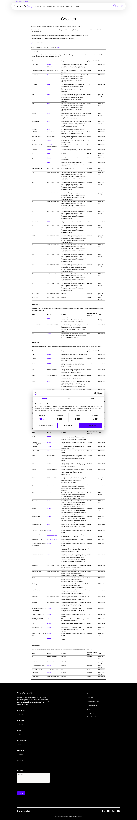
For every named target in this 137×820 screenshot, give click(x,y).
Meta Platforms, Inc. (52, 535)
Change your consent (36, 44)
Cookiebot (58, 47)
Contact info (90, 697)
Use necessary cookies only (45, 425)
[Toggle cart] (121, 6)
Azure (48, 113)
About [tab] (92, 398)
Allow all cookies (91, 425)
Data (77, 6)
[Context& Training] (20, 6)
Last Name (20, 720)
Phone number (22, 740)
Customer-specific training (93, 701)
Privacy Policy (90, 713)
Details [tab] (68, 398)
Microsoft (49, 665)
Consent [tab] (44, 398)
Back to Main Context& (22, 1)
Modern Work (50, 6)
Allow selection (68, 425)
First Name (21, 710)
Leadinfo (49, 493)
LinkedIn (49, 68)
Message (20, 770)
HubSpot (49, 64)
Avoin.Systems (72, 816)
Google (48, 221)
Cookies (89, 709)
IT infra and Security (39, 6)
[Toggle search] (117, 6)
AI (71, 6)
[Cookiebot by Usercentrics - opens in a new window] (95, 393)
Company (20, 750)
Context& (60, 816)
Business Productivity (62, 6)
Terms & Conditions (92, 705)
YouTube (49, 442)
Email (19, 730)
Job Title (20, 760)
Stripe (48, 75)
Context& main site (92, 717)
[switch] (59, 419)
